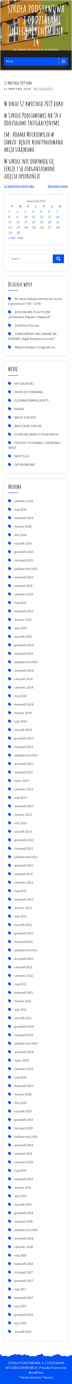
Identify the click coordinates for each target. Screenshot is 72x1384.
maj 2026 (20, 509)
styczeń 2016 (22, 1332)
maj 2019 (20, 1170)
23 (18, 227)
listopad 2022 (23, 848)
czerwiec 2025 (23, 594)
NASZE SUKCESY (25, 417)
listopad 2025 (23, 560)
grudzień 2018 (23, 1213)
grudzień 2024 (24, 645)
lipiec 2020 (21, 1060)
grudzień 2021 (23, 933)
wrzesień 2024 (24, 670)
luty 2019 (20, 1196)
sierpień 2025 (23, 586)
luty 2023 (20, 823)
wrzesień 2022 (24, 865)
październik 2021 (25, 950)
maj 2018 (20, 1255)
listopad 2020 (23, 1035)
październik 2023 (26, 755)
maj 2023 (20, 798)
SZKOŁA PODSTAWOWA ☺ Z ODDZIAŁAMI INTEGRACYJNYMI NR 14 (36, 25)
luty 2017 (20, 1306)
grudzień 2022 (24, 840)
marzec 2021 (22, 1001)
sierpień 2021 (23, 967)
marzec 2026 (23, 526)
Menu (9, 61)
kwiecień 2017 (23, 1298)
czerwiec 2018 (23, 1247)
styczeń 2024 (23, 730)
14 (57, 217)
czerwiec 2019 (23, 1162)
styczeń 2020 (23, 1111)
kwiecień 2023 (23, 806)
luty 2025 (20, 628)
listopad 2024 (23, 653)
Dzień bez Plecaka (27, 325)
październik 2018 (25, 1230)
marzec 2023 (23, 814)
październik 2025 (26, 569)
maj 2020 (20, 1077)
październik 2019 (25, 1137)
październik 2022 (26, 857)
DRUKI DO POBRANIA (28, 392)
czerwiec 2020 (23, 1069)
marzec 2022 (23, 908)
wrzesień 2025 (24, 577)
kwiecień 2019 (23, 1179)
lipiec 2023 (21, 781)
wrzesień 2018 (23, 1238)
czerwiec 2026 (23, 501)
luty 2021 (20, 1009)
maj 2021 (20, 984)
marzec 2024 (23, 713)
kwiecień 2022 (24, 899)
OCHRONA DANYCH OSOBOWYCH (36, 434)
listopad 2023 (23, 747)
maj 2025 (20, 603)
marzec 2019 (22, 1187)
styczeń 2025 (23, 636)
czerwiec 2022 (23, 882)
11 (33, 217)
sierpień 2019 (23, 1154)
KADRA (19, 409)
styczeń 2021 (23, 1018)
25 (34, 227)
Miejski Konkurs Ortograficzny (35, 347)
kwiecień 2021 (23, 992)
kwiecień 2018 (23, 1264)
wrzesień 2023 (24, 764)
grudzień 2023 (24, 738)
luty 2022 (20, 916)
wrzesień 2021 (23, 959)
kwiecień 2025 (23, 611)
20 (49, 222)
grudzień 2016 (23, 1315)
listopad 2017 (23, 1272)
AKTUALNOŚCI (43, 89)
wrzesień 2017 (23, 1281)
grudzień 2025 (24, 552)
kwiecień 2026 (23, 518)
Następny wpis (58, 186)
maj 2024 (20, 696)
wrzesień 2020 (24, 1052)
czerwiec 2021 (23, 976)
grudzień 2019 (23, 1120)
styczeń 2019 (22, 1204)
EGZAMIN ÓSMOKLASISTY (31, 400)
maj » (20, 238)
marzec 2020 (23, 1094)
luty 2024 (20, 721)
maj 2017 (20, 1289)
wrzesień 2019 (23, 1145)
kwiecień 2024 (23, 704)
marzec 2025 (23, 620)
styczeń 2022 (23, 925)
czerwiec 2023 (23, 789)
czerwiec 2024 (23, 687)
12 (41, 217)
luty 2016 (20, 1323)
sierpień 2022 (23, 874)
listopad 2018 (23, 1221)
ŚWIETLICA (21, 456)
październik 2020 (26, 1043)
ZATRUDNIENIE (24, 465)
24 (26, 227)
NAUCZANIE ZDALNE (28, 426)
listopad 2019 (23, 1128)
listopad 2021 (23, 942)
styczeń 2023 (23, 831)
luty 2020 (20, 1103)
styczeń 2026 (23, 543)
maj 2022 (20, 891)
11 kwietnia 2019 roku (19, 186)
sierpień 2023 (23, 772)
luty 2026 (20, 535)
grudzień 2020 (24, 1026)
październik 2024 (26, 662)
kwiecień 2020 (23, 1086)
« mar (12, 238)
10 (25, 217)
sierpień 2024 (23, 679)
